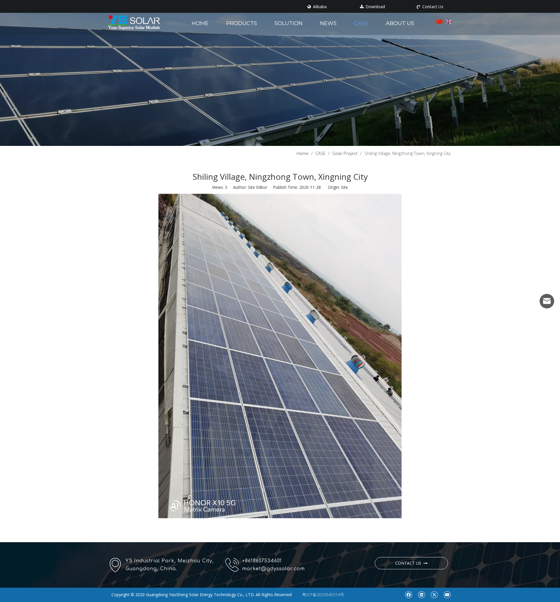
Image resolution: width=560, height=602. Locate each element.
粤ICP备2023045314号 (323, 594)
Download (374, 6)
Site (344, 187)
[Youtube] (447, 594)
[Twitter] (434, 594)
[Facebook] (408, 594)
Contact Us (432, 6)
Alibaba (319, 6)
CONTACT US (409, 563)
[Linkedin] (421, 594)
